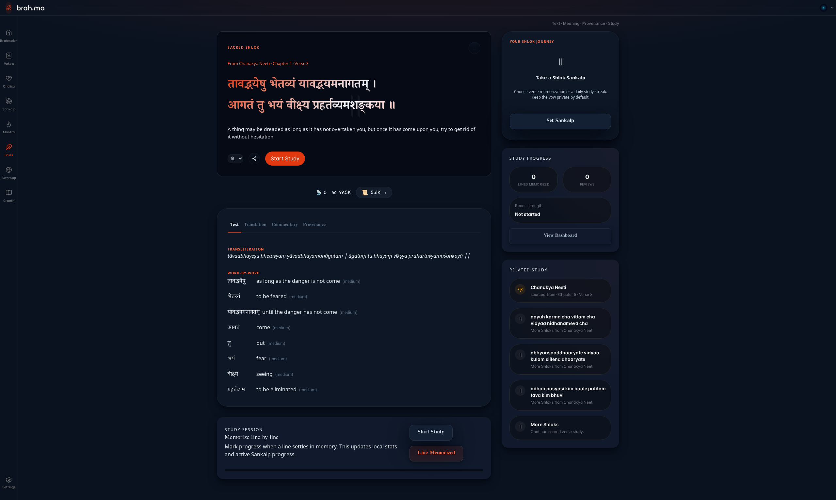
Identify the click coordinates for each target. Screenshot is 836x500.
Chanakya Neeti (254, 64)
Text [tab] (234, 225)
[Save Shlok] (474, 48)
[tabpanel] (354, 316)
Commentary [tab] (285, 225)
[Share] (254, 158)
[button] (374, 192)
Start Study (285, 158)
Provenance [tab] (314, 225)
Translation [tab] (255, 225)
